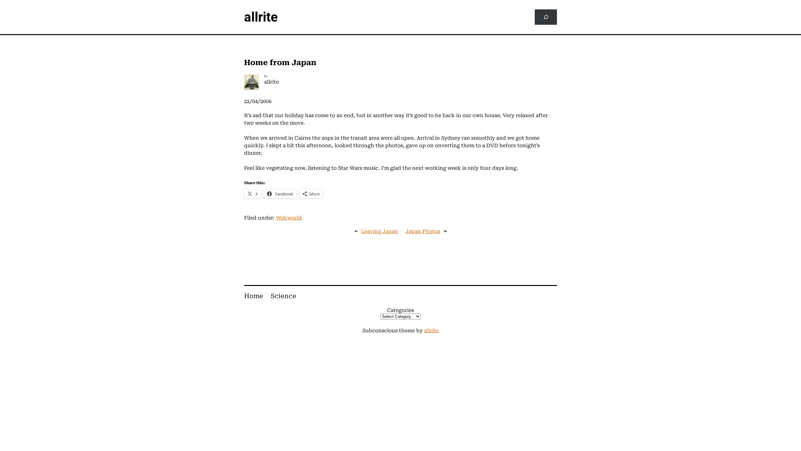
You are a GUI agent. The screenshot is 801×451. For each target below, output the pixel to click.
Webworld (289, 218)
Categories (400, 310)
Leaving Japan (379, 231)
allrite (261, 17)
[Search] (546, 17)
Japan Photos (423, 231)
